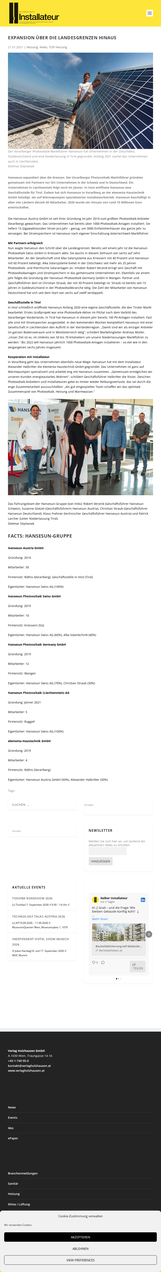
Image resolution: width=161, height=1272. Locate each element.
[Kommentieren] (101, 966)
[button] (88, 934)
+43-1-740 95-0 (18, 1061)
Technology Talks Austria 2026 (38, 916)
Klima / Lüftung (19, 1204)
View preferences (80, 1260)
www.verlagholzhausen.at (26, 1071)
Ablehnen (80, 1249)
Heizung (32, 47)
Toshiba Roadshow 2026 (32, 898)
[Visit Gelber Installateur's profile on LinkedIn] (95, 899)
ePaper (13, 1138)
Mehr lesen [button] (100, 919)
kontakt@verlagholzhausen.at (29, 1066)
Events (12, 1118)
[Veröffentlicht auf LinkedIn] (142, 899)
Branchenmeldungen (23, 1173)
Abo (11, 1128)
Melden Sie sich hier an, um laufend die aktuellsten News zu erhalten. (117, 843)
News (43, 47)
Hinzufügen (100, 861)
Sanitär (13, 1184)
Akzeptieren (80, 1237)
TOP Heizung (58, 47)
